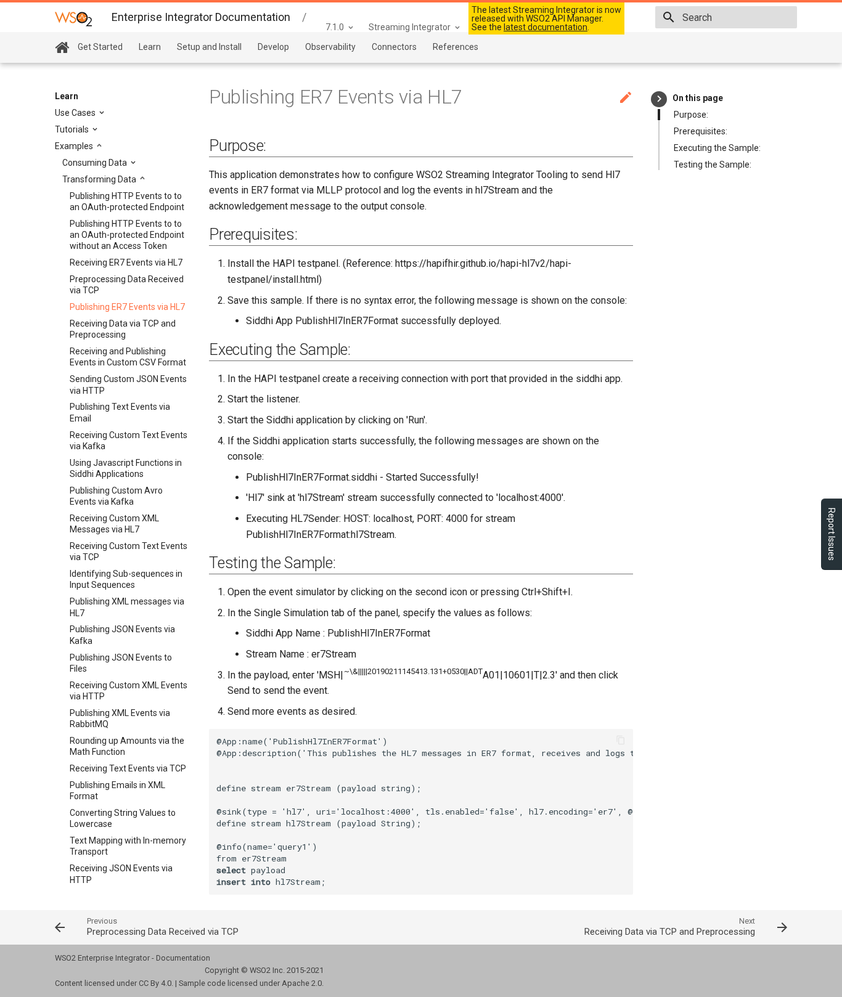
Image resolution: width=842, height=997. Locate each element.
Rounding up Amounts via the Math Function (127, 746)
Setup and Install (209, 47)
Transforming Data (100, 179)
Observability (330, 47)
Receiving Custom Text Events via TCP (128, 551)
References (455, 47)
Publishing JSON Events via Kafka (122, 634)
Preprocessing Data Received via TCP (127, 284)
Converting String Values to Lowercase (123, 818)
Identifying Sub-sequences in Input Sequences (126, 579)
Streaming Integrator (410, 27)
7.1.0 (334, 27)
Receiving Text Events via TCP (128, 768)
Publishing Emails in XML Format (117, 790)
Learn (150, 47)
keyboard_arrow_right (659, 98)
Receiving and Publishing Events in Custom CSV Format (128, 356)
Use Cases (76, 113)
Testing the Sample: (712, 164)
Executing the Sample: (717, 148)
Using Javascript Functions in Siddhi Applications (126, 468)
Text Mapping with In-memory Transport (128, 846)
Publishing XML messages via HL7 (127, 606)
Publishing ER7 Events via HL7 (127, 307)
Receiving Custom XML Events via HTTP (128, 690)
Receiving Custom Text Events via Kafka (128, 440)
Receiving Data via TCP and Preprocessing (123, 329)
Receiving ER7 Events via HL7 (126, 262)
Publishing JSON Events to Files (121, 663)
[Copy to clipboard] (620, 741)
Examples (75, 146)
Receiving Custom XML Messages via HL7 (114, 523)
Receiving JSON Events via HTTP (121, 873)
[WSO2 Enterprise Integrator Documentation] (73, 18)
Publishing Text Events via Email (120, 412)
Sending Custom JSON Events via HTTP (128, 384)
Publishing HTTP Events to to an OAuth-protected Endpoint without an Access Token (127, 235)
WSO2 (260, 970)
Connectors (394, 47)
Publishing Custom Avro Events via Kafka (116, 496)
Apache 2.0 (302, 983)
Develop (273, 47)
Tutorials (73, 129)
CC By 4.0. (156, 983)
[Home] (62, 47)
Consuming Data (95, 163)
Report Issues (831, 534)
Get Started (100, 47)
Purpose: (691, 115)
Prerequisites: (700, 131)
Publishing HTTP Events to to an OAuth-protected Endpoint (127, 201)
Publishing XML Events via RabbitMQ (120, 718)
